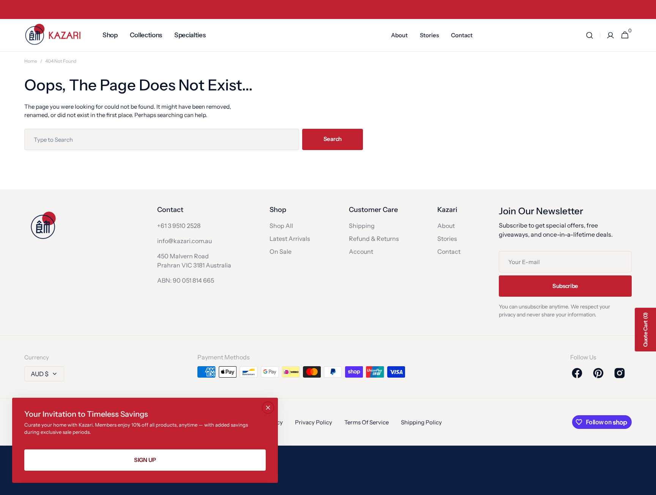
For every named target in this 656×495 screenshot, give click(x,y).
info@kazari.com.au (184, 241)
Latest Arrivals (290, 238)
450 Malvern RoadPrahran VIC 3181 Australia (194, 260)
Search (332, 138)
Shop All (281, 225)
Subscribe (565, 285)
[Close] (268, 408)
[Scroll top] (647, 486)
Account (361, 251)
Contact (448, 251)
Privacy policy (313, 422)
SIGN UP (145, 459)
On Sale (281, 251)
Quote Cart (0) (645, 329)
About (446, 225)
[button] (589, 35)
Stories (447, 238)
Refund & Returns (374, 238)
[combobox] (161, 139)
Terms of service (366, 422)
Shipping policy (421, 422)
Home (30, 61)
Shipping (362, 225)
